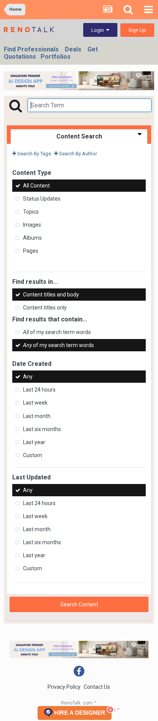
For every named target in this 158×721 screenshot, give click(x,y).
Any (28, 377)
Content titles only (45, 308)
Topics (31, 212)
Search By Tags (33, 153)
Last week (35, 403)
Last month (37, 416)
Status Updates (42, 199)
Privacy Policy (64, 687)
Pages (30, 251)
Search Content (79, 604)
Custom (32, 455)
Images (32, 225)
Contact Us (97, 687)
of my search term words (57, 332)
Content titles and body (51, 294)
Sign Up (137, 30)
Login (98, 30)
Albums (32, 238)
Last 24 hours (39, 390)
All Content (36, 186)
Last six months (42, 429)
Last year (34, 442)
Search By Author (77, 153)
